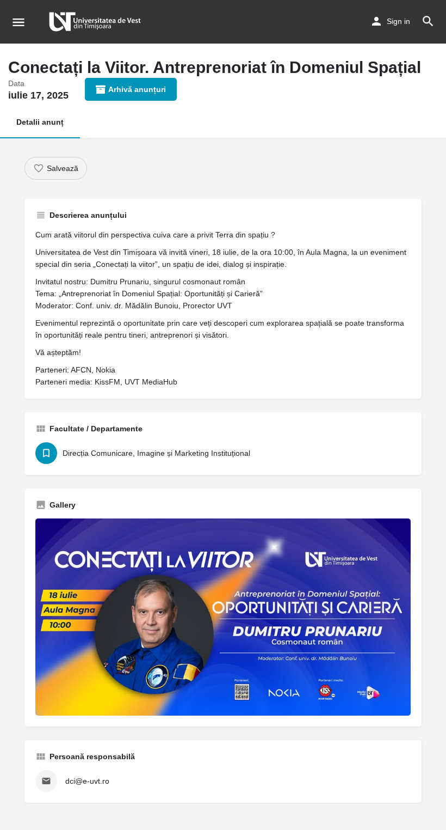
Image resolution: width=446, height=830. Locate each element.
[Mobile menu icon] (18, 22)
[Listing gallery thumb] (223, 617)
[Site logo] (96, 21)
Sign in (398, 21)
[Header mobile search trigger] (428, 21)
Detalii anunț (40, 122)
